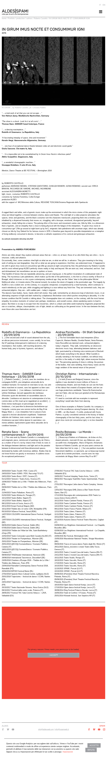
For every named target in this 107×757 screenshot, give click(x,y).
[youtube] (13, 729)
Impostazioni (68, 752)
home (4, 18)
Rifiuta (91, 750)
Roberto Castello (40, 18)
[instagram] (104, 729)
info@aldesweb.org (46, 729)
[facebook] (3, 729)
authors (29, 18)
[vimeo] (8, 729)
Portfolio (11, 18)
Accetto (94, 745)
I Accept (53, 655)
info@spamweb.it (62, 729)
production (20, 18)
